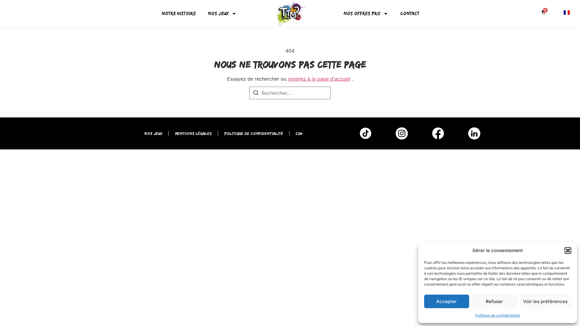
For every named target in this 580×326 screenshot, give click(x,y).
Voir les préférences (545, 301)
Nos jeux (218, 13)
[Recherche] (256, 93)
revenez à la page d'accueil (319, 79)
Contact (409, 13)
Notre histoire (179, 13)
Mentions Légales (193, 133)
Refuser (494, 301)
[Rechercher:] (290, 93)
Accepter (446, 301)
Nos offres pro (361, 13)
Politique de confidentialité (497, 315)
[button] (568, 251)
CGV (299, 133)
